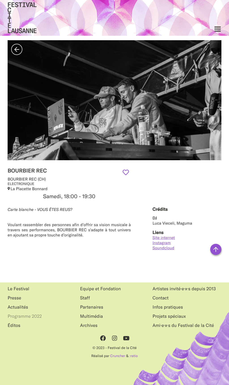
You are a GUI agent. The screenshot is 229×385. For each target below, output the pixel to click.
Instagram (162, 242)
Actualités (18, 307)
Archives (89, 325)
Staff (85, 298)
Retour (16, 49)
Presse (14, 298)
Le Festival (18, 289)
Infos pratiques (168, 307)
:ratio (133, 356)
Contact (161, 298)
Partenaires (91, 307)
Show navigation (216, 29)
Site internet (164, 237)
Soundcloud (163, 247)
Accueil (22, 18)
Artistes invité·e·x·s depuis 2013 (184, 289)
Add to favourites (126, 172)
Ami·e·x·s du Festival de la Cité (183, 325)
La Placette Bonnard (29, 188)
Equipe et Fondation (100, 289)
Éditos (14, 325)
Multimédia (91, 316)
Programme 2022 (25, 316)
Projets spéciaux (169, 316)
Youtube (126, 338)
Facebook (103, 338)
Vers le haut (215, 249)
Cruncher (117, 356)
